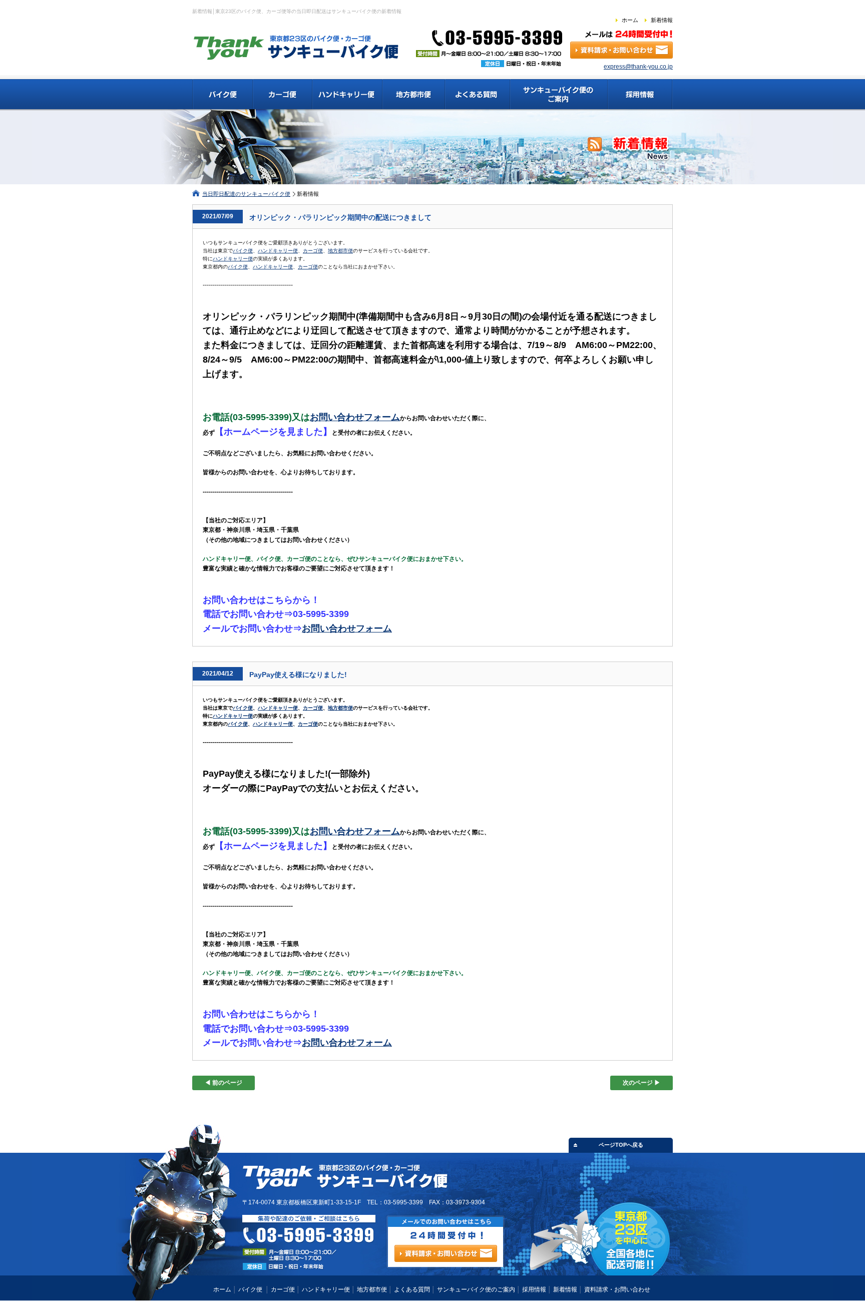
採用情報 (534, 1289)
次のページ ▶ (641, 1082)
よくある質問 (412, 1289)
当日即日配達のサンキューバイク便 (246, 194)
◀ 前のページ (223, 1082)
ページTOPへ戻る (621, 1145)
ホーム (630, 20)
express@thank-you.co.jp (638, 66)
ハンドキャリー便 (278, 250)
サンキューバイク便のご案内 (476, 1289)
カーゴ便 (313, 250)
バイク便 (243, 250)
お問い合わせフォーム (355, 417)
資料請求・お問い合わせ (617, 1289)
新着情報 (662, 20)
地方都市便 (340, 250)
